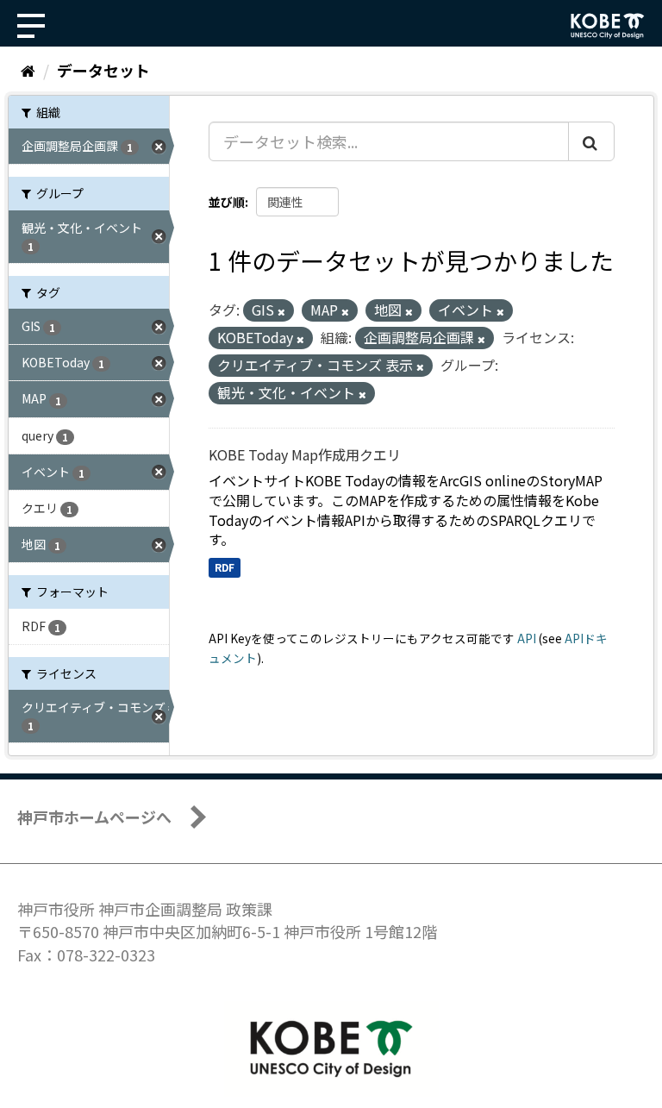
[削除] (281, 311)
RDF (224, 567)
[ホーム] (28, 70)
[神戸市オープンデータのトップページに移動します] (608, 26)
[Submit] (591, 141)
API (526, 638)
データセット (103, 70)
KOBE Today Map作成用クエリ (305, 454)
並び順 (227, 201)
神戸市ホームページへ (94, 816)
